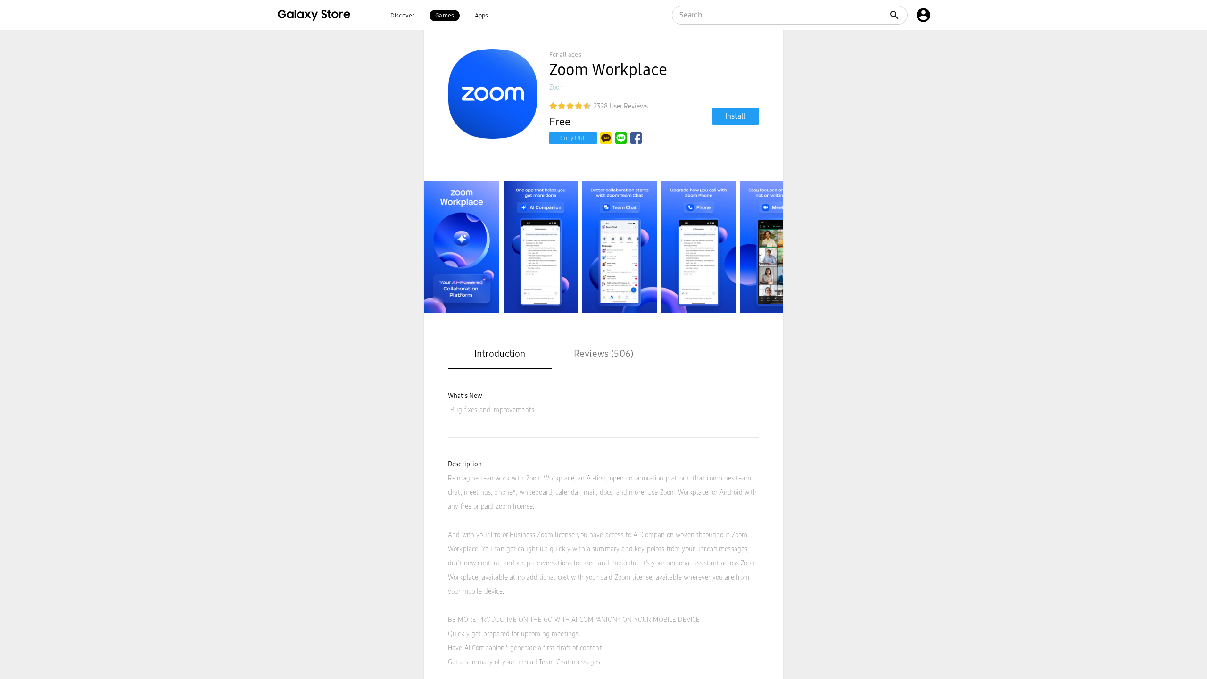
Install (735, 116)
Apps (481, 15)
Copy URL (573, 138)
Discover (402, 15)
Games (444, 15)
